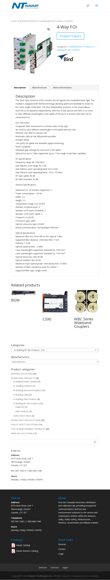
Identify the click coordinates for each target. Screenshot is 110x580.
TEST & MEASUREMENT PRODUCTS (28, 429)
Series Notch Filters (22, 415)
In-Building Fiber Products (80, 46)
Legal (60, 553)
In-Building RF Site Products (51, 21)
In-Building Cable (21, 394)
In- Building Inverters (22, 385)
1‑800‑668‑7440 (33, 521)
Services (62, 544)
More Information (62, 87)
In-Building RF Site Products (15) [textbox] (54, 350)
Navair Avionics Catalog (27, 551)
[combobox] (55, 350)
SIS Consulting (91, 576)
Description (20, 87)
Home (13, 21)
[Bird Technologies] (66, 60)
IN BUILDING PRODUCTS (28, 21)
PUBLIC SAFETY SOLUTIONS (24, 424)
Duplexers (20, 407)
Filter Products (22, 411)
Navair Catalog (23, 545)
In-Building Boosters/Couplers (27, 390)
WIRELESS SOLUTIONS (22, 433)
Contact (62, 549)
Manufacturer (39, 87)
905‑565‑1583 (17, 521)
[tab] (20, 87)
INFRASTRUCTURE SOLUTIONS (26, 420)
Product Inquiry (70, 36)
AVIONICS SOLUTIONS (21, 373)
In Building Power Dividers (25, 381)
